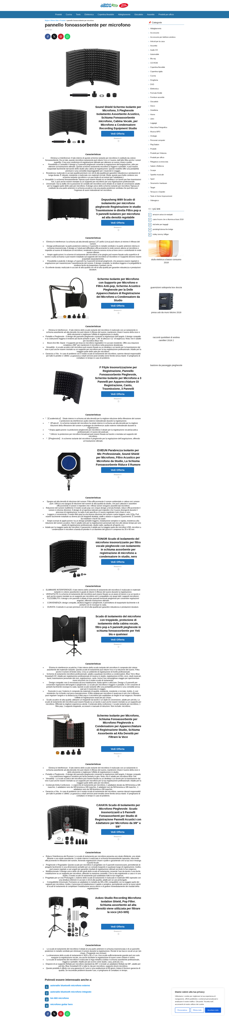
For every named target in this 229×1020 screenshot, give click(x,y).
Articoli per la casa (157, 41)
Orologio (153, 136)
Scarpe (153, 170)
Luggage (153, 123)
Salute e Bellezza (157, 166)
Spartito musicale (157, 175)
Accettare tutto (213, 1010)
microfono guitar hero (61, 1004)
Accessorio (154, 33)
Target (152, 187)
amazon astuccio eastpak (163, 214)
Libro (152, 119)
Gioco (152, 106)
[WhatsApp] (67, 36)
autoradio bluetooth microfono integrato (70, 992)
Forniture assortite (157, 97)
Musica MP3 (155, 132)
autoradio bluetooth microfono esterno (70, 985)
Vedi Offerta (117, 133)
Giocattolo (138, 14)
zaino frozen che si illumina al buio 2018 (168, 219)
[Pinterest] (61, 36)
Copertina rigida (156, 71)
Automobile (154, 54)
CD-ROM (154, 63)
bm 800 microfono (59, 998)
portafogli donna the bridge (163, 229)
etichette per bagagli (160, 224)
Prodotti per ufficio (166, 14)
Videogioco (154, 200)
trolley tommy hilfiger (161, 234)
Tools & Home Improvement (161, 196)
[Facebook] (48, 36)
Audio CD (154, 50)
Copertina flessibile (106, 14)
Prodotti (58, 14)
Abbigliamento (124, 14)
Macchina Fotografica (158, 127)
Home (152, 114)
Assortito (150, 14)
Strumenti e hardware (158, 183)
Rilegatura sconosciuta (159, 162)
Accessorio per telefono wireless (163, 37)
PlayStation (154, 144)
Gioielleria (154, 110)
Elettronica (89, 14)
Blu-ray (153, 59)
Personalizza (182, 1010)
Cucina (69, 14)
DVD (152, 84)
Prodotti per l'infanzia (158, 153)
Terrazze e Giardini (157, 192)
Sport (152, 179)
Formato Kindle (156, 93)
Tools (78, 14)
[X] (54, 36)
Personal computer (157, 140)
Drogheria (154, 80)
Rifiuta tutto (197, 1010)
